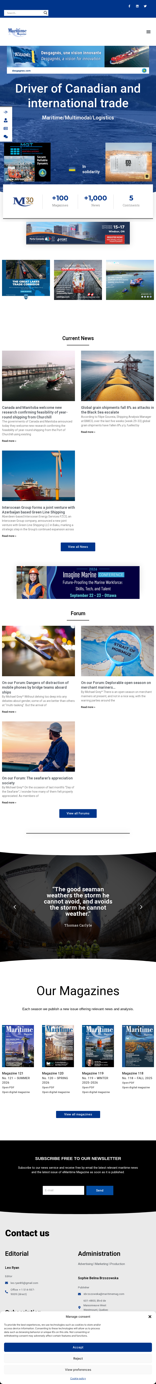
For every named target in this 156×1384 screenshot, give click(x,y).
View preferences (78, 1370)
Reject (78, 1358)
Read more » (9, 441)
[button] (150, 1317)
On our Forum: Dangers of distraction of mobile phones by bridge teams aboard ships (35, 687)
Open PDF (8, 1087)
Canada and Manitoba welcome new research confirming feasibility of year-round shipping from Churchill (35, 412)
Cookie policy (78, 1378)
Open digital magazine (16, 1092)
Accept (78, 1347)
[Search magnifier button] (45, 13)
